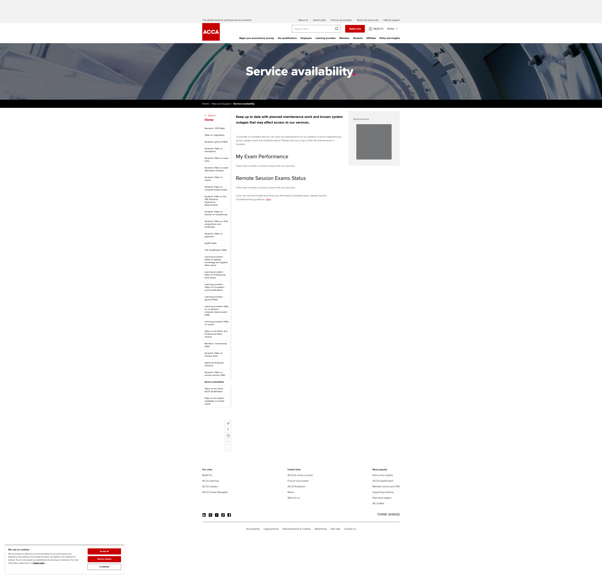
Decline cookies (104, 559)
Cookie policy (39, 563)
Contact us (350, 528)
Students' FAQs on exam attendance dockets (216, 169)
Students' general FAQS (216, 142)
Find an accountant (298, 480)
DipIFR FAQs (211, 243)
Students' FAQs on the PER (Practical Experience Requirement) (215, 200)
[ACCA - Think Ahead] (211, 39)
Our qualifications (287, 38)
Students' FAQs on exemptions (214, 150)
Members (344, 38)
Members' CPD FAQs (215, 128)
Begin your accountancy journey (256, 38)
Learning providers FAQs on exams (217, 323)
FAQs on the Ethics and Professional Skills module (216, 334)
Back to (210, 118)
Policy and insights (390, 38)
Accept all (104, 551)
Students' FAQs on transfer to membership (216, 213)
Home (205, 103)
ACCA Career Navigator (215, 492)
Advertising (320, 528)
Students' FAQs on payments (214, 235)
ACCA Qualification (382, 480)
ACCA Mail (378, 503)
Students (358, 38)
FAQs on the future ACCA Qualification (214, 390)
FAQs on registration (214, 135)
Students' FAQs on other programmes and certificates (216, 224)
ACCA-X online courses (300, 475)
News (291, 492)
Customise (104, 566)
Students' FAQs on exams (214, 178)
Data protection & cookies (297, 528)
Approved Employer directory (214, 364)
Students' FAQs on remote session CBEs (215, 373)
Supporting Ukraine (383, 492)
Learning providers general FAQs (214, 298)
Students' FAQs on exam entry (216, 159)
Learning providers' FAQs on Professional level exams (215, 275)
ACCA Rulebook (296, 486)
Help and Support (221, 103)
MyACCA (207, 475)
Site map (335, 528)
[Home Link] (388, 515)
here (268, 199)
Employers (306, 38)
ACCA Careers (210, 486)
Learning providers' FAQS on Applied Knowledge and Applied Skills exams (216, 261)
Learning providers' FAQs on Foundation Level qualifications (214, 287)
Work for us (294, 497)
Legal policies (271, 528)
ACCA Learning (210, 480)
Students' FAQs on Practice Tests (214, 354)
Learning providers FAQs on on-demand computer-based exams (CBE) (217, 310)
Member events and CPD (386, 486)
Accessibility (253, 528)
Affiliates (371, 38)
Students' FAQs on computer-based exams (216, 188)
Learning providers (326, 38)
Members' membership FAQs (216, 345)
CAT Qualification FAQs (216, 250)
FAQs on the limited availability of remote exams (214, 401)
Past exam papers (381, 497)
